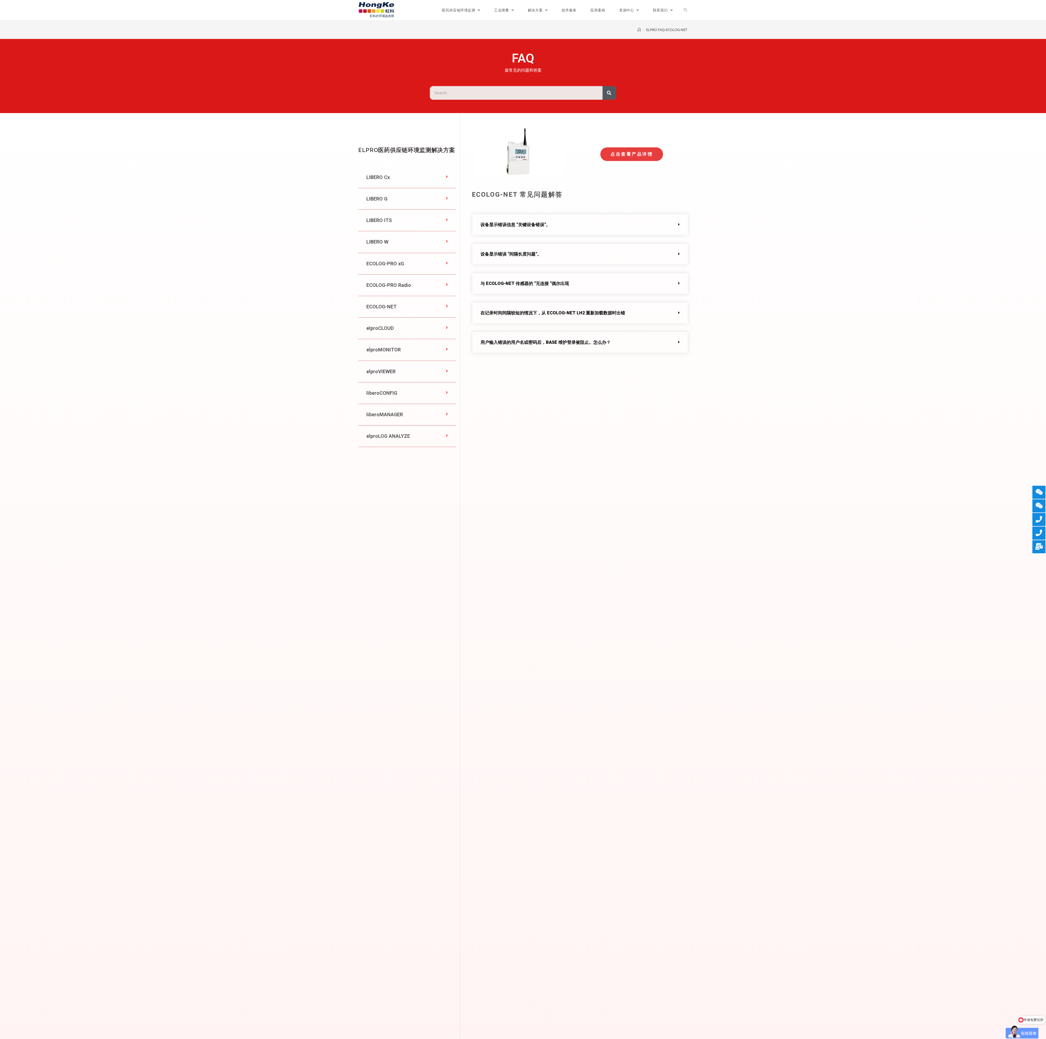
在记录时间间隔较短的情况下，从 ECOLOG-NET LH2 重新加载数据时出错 (553, 312)
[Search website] (685, 10)
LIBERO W (377, 242)
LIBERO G (376, 199)
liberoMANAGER (384, 414)
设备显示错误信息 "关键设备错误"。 (515, 224)
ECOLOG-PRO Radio (388, 285)
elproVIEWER (381, 371)
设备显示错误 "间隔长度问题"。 (511, 254)
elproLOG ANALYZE (388, 436)
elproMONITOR (383, 350)
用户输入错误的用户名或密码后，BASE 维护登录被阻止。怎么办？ (546, 342)
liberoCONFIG (381, 393)
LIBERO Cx (378, 177)
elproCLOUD (380, 328)
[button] (407, 177)
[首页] (639, 29)
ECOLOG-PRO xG (385, 263)
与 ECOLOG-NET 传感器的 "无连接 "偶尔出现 (525, 283)
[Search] (609, 93)
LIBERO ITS (379, 220)
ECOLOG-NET (381, 306)
